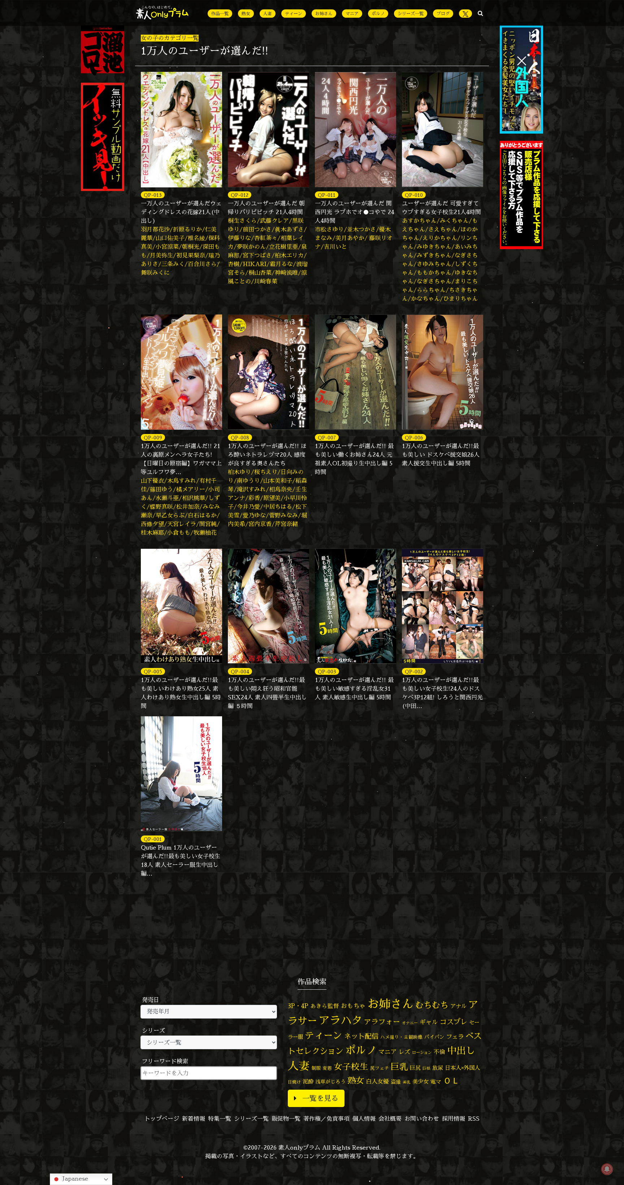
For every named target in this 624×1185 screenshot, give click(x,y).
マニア (352, 13)
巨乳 (399, 1067)
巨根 (426, 1068)
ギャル (429, 1022)
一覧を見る (320, 1098)
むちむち (431, 1005)
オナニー (410, 1022)
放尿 (437, 1068)
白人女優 (377, 1081)
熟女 (246, 13)
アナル (458, 1006)
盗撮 (396, 1081)
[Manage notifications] (607, 1169)
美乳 (407, 1082)
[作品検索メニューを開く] (480, 13)
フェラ (455, 1036)
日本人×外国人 (462, 1068)
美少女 (420, 1081)
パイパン (434, 1036)
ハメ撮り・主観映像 (401, 1037)
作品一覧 (220, 13)
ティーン (293, 13)
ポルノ (378, 13)
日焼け (294, 1082)
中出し (461, 1050)
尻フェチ (379, 1068)
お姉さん (324, 13)
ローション (422, 1052)
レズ (404, 1052)
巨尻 (415, 1068)
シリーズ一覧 (411, 13)
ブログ (443, 13)
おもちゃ (353, 1006)
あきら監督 (324, 1006)
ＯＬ (451, 1080)
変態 (327, 1068)
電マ (435, 1081)
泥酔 (308, 1081)
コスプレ (453, 1021)
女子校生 (351, 1067)
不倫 (439, 1052)
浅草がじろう (330, 1081)
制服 (316, 1068)
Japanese (74, 1178)
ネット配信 (361, 1036)
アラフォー (382, 1021)
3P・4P (298, 1006)
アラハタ (340, 1020)
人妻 (267, 13)
